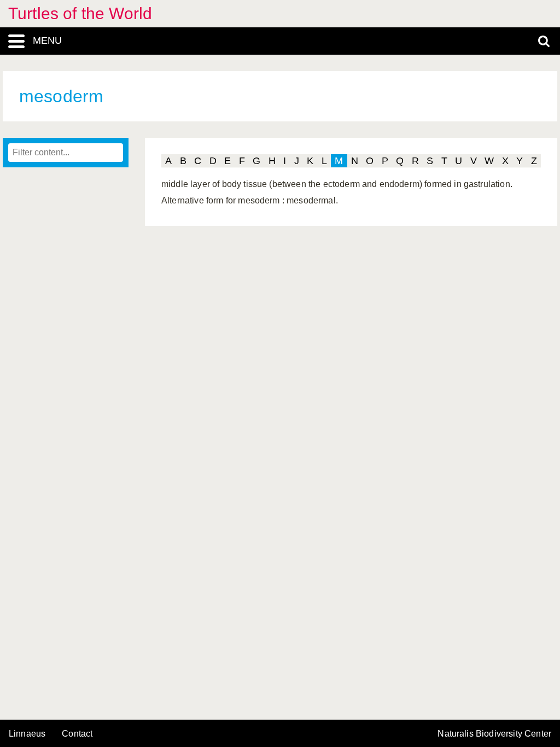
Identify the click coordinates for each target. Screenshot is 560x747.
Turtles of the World (80, 13)
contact (77, 733)
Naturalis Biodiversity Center (494, 734)
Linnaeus (27, 734)
